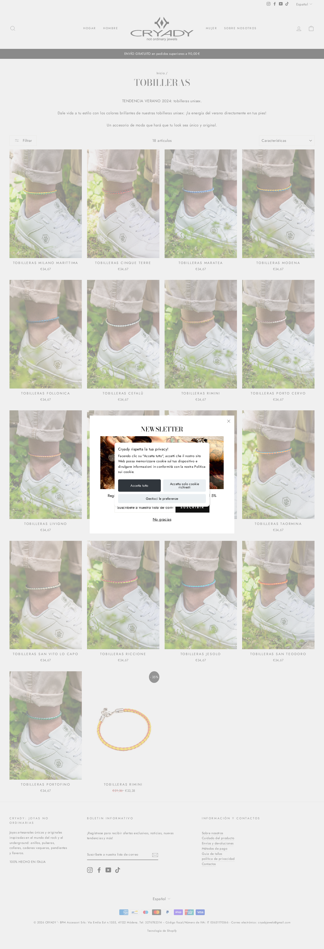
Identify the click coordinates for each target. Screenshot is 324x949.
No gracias (162, 519)
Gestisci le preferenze (162, 498)
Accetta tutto (139, 485)
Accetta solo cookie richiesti (184, 485)
